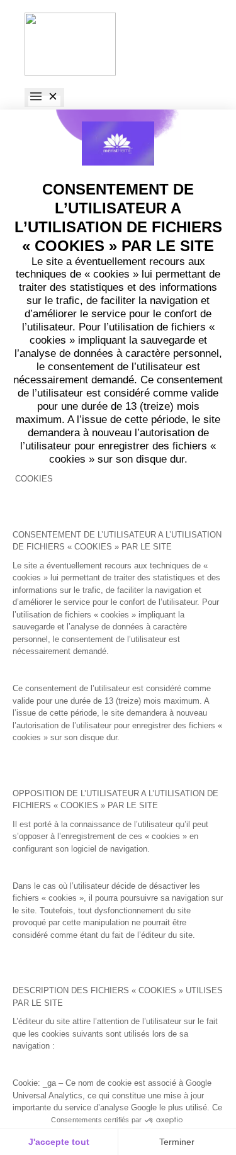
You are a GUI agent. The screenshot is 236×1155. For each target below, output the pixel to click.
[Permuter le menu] (44, 97)
